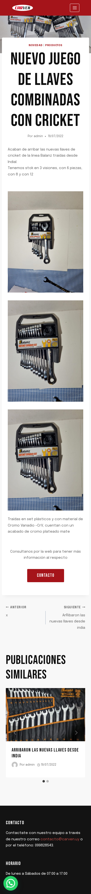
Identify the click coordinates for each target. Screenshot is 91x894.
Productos (53, 45)
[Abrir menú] (74, 8)
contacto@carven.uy (60, 839)
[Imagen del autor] (15, 765)
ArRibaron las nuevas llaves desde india (67, 618)
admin (38, 136)
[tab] (43, 781)
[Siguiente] (76, 733)
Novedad (36, 45)
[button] (10, 883)
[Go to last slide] (15, 733)
